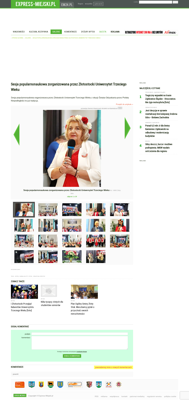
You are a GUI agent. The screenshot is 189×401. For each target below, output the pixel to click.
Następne (127, 128)
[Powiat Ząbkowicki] (18, 387)
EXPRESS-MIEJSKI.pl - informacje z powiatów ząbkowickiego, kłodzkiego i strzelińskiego (35, 4)
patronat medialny (137, 396)
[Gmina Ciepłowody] (48, 387)
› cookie (135, 2)
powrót (15, 374)
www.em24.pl (67, 4)
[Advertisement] (94, 61)
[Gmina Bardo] (39, 387)
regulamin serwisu (154, 396)
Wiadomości (19, 31)
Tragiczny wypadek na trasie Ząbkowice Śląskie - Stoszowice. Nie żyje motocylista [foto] (160, 99)
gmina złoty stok (25, 276)
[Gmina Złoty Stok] (87, 387)
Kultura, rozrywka (38, 31)
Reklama (115, 31)
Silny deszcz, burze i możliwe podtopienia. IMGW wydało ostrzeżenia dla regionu (158, 147)
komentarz (26, 337)
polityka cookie (170, 396)
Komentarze (70, 31)
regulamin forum (81, 351)
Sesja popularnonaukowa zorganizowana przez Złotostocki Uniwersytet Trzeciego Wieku (66, 38)
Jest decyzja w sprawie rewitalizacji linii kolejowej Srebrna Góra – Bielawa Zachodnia (161, 114)
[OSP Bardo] (117, 387)
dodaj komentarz (72, 356)
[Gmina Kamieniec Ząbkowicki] (58, 387)
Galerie (56, 31)
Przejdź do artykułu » (124, 104)
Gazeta (102, 31)
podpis (27, 334)
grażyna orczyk (39, 276)
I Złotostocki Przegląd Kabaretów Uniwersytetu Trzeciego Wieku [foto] (22, 307)
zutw (16, 276)
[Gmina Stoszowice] (73, 387)
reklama (104, 396)
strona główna (17, 38)
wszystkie (88, 4)
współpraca (114, 396)
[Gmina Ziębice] (97, 387)
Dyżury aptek (88, 31)
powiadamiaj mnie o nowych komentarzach (113, 367)
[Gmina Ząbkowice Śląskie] (30, 387)
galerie (28, 38)
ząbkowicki (98, 4)
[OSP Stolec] (107, 387)
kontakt (124, 396)
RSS (96, 396)
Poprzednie (16, 134)
